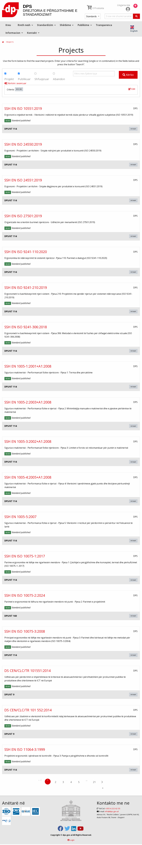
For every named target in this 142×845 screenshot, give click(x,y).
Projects (9, 42)
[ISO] (6, 811)
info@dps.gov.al (112, 811)
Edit (133, 88)
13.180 (19, 89)
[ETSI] (6, 821)
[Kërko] (136, 16)
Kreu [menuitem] (8, 25)
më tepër (133, 129)
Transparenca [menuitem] (104, 25)
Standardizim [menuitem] (45, 25)
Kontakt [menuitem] (32, 32)
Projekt (9, 79)
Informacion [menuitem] (12, 32)
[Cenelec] (26, 811)
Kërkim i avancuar (16, 83)
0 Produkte (98, 8)
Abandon (59, 79)
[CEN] (16, 811)
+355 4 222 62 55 (112, 808)
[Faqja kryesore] (3, 42)
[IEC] (35, 811)
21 (94, 782)
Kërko (129, 75)
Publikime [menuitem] (83, 25)
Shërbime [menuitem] (65, 25)
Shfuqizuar (42, 79)
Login (72, 840)
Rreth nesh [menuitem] (24, 25)
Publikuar (24, 79)
